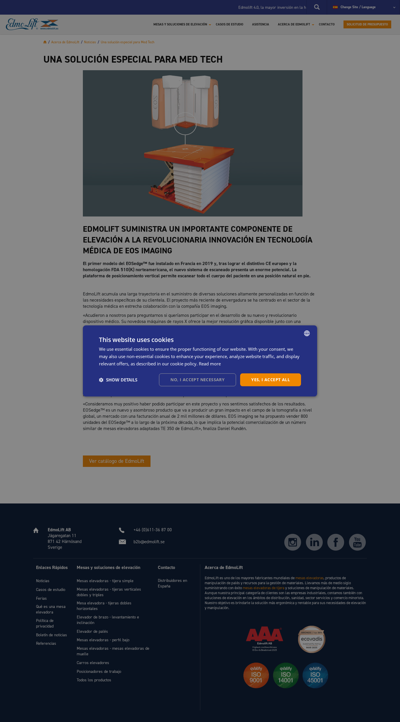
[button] (118, 380)
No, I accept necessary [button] (197, 379)
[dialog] (200, 360)
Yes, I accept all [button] (270, 379)
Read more (210, 364)
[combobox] (307, 333)
